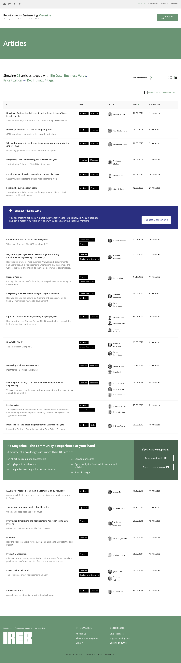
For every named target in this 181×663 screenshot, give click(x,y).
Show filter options (139, 77)
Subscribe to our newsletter (154, 467)
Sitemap (70, 654)
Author (110, 105)
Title (8, 105)
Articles (142, 4)
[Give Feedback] (9, 4)
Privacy (89, 654)
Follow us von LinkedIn (154, 458)
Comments (153, 4)
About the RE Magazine (87, 638)
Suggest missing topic (156, 220)
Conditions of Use (105, 654)
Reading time (155, 105)
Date (135, 105)
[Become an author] (20, 4)
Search (174, 4)
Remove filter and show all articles (161, 92)
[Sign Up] (4, 4)
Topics (169, 17)
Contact (79, 642)
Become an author (118, 642)
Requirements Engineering (27, 16)
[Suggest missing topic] (15, 4)
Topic (80, 105)
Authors (165, 4)
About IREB (81, 633)
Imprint (79, 654)
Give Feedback (116, 633)
